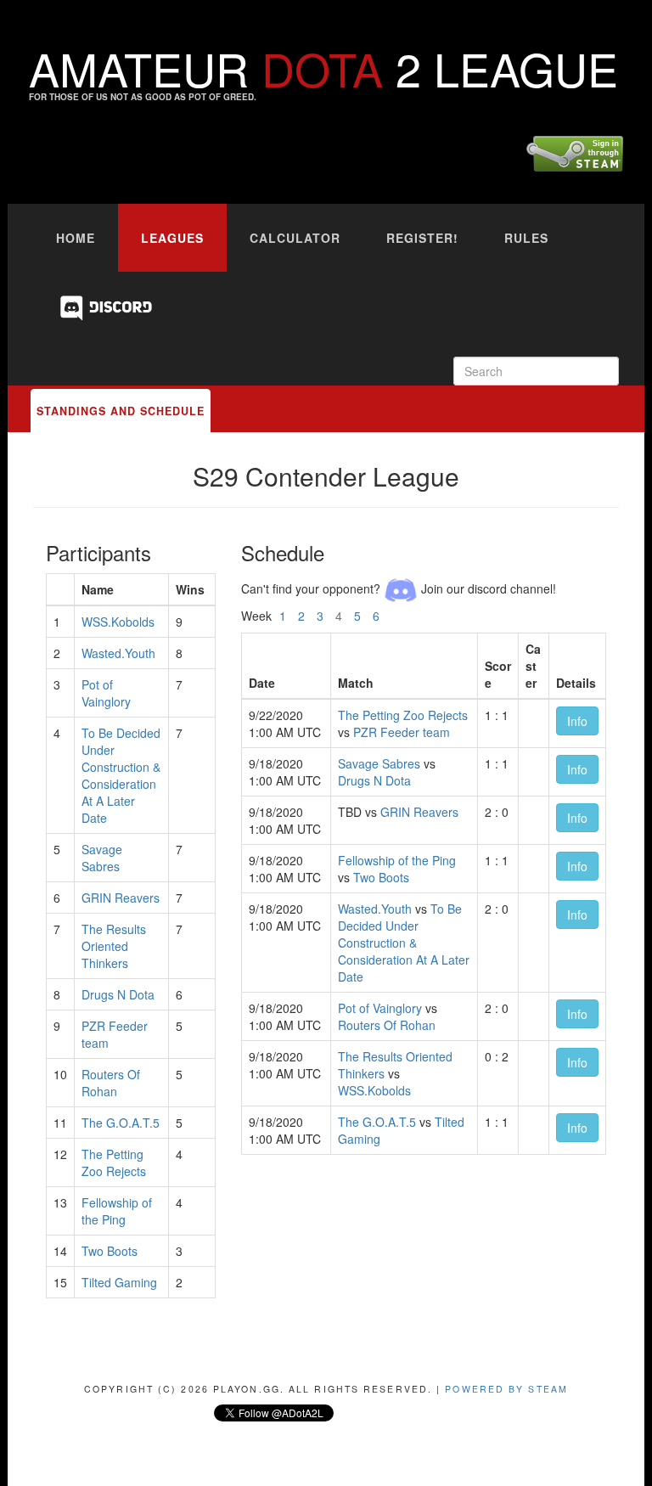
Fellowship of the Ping (117, 1211)
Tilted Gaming (119, 1282)
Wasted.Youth (118, 652)
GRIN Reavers (121, 897)
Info (577, 720)
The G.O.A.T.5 (121, 1122)
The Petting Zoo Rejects (114, 1162)
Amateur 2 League (323, 67)
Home (75, 237)
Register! (422, 237)
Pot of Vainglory (106, 693)
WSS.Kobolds (118, 621)
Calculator (295, 237)
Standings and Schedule (121, 411)
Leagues (172, 237)
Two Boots (110, 1250)
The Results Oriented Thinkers (114, 945)
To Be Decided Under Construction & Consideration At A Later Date (121, 775)
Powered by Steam (506, 1388)
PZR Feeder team (401, 731)
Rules (526, 237)
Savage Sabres (102, 858)
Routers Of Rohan (111, 1083)
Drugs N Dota (118, 994)
